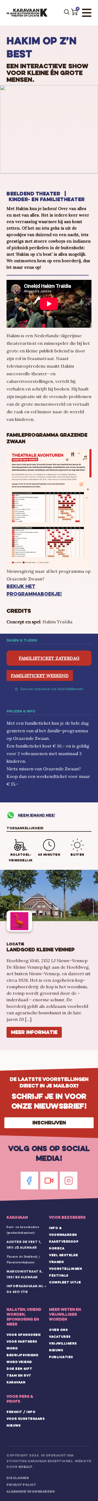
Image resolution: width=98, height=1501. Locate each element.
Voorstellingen (65, 1269)
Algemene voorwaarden (31, 1491)
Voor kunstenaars (26, 1419)
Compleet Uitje (65, 1282)
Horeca (56, 1248)
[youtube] (49, 1180)
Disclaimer (18, 1478)
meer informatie (34, 1032)
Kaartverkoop (63, 1241)
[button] (74, 12)
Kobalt (25, 1467)
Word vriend (19, 1362)
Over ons (58, 1330)
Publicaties (61, 1357)
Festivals (59, 1275)
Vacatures (60, 1337)
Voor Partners (22, 1341)
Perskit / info (21, 1412)
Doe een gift (19, 1369)
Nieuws (56, 1350)
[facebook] (29, 1180)
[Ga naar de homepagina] (27, 13)
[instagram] (68, 1180)
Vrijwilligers (63, 1343)
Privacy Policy (21, 1485)
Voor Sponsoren (24, 1335)
